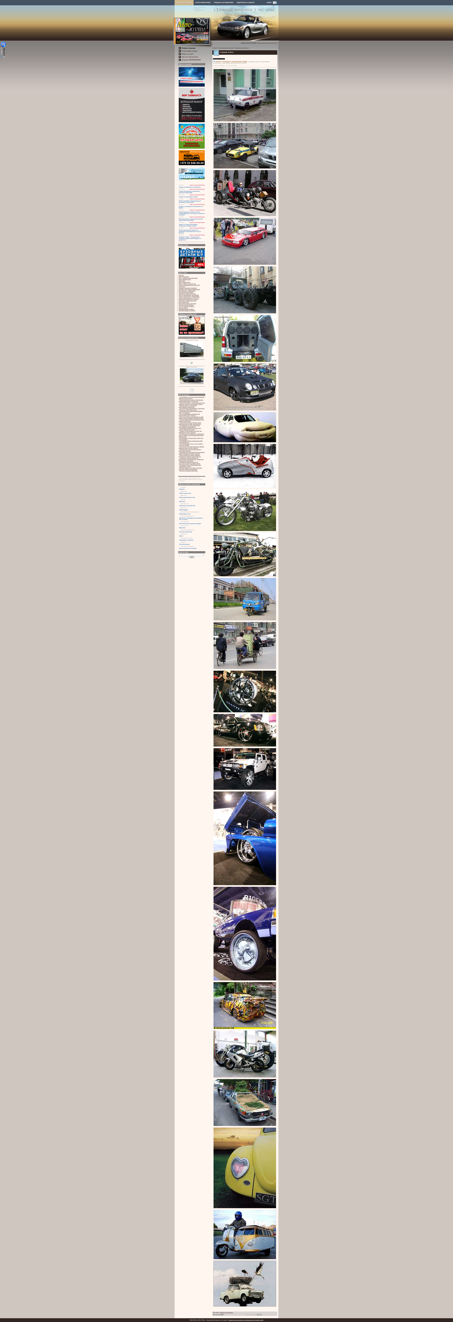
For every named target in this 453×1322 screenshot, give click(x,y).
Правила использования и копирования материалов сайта (245, 1320)
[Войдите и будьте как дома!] (270, 3)
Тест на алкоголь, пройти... (187, 306)
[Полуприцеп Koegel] (191, 356)
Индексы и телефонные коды (187, 300)
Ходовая (183, 487)
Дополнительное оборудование (190, 512)
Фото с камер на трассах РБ (187, 283)
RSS (276, 43)
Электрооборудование (187, 516)
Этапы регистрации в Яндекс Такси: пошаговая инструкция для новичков (190, 423)
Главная (214, 48)
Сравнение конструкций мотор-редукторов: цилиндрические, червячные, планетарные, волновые (191, 459)
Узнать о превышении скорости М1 (189, 285)
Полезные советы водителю (187, 293)
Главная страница (184, 2)
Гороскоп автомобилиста (186, 305)
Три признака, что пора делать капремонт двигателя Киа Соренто (192, 397)
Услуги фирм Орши (202, 2)
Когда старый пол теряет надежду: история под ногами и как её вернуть (190, 455)
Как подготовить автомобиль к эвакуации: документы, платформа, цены (192, 409)
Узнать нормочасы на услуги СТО (189, 298)
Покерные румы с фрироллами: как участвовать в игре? (190, 465)
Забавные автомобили (242, 48)
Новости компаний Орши (197, 185)
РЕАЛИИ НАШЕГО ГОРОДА (187, 310)
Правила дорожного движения (188, 288)
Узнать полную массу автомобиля (189, 296)
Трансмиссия (185, 503)
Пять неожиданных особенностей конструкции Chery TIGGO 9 (189, 414)
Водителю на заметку (246, 2)
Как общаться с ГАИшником (187, 291)
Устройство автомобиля (186, 292)
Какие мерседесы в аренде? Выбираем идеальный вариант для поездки (191, 400)
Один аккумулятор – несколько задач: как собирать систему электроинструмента (192, 403)
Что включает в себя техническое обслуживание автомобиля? (189, 426)
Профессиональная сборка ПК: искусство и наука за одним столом (189, 463)
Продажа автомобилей (223, 2)
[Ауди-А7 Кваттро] (191, 383)
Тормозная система (187, 538)
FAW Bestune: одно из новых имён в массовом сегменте (190, 450)
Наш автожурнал (184, 276)
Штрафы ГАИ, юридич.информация (189, 289)
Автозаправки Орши (185, 279)
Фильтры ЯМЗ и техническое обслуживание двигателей (188, 406)
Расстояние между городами (187, 303)
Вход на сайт (270, 43)
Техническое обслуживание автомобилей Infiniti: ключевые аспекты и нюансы (191, 453)
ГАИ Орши (182, 281)
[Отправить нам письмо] (275, 3)
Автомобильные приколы (186, 309)
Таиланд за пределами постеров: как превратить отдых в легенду (190, 431)
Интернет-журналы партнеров (189, 470)
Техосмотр (182, 286)
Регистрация (261, 43)
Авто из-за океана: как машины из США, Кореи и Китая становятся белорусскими (191, 417)
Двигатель (184, 491)
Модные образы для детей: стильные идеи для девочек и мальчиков (190, 468)
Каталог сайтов (183, 307)
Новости (181, 275)
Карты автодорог (184, 302)
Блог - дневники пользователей (188, 278)
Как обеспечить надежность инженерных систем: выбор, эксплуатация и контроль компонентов (191, 435)
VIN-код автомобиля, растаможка (189, 295)
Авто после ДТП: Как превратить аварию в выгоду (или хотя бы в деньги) (191, 447)
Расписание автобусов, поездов (188, 299)
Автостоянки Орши (184, 282)
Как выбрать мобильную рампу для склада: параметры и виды (190, 429)
